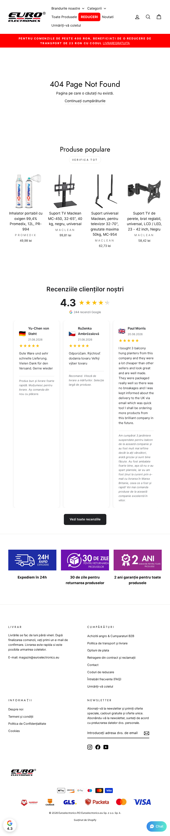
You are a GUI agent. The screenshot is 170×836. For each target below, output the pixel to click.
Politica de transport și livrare (107, 643)
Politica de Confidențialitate (27, 723)
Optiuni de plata (98, 650)
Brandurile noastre (66, 8)
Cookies (14, 731)
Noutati (108, 17)
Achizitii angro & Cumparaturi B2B (110, 636)
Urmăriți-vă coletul (66, 25)
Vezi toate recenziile (85, 519)
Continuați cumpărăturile (85, 101)
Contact (92, 665)
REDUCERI (89, 17)
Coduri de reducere (100, 672)
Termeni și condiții (20, 716)
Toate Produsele (64, 17)
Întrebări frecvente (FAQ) (104, 679)
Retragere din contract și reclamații (111, 657)
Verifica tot (85, 159)
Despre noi (15, 709)
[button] (157, 826)
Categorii (95, 8)
